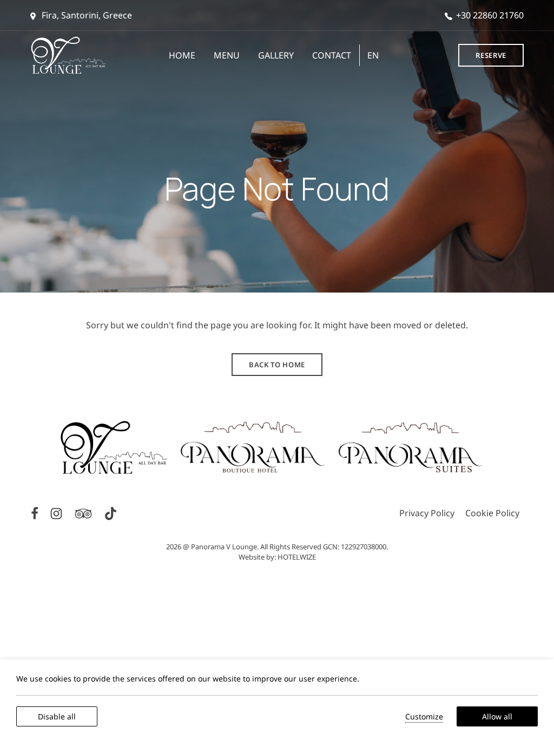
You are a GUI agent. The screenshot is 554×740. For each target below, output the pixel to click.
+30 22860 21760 (490, 15)
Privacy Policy (426, 513)
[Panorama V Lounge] (68, 55)
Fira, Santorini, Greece (85, 15)
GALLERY (276, 55)
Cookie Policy (492, 513)
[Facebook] (35, 512)
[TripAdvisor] (84, 512)
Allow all (497, 716)
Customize (424, 716)
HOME (182, 55)
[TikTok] (110, 512)
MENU (227, 55)
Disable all (57, 716)
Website (252, 557)
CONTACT (331, 55)
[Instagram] (57, 512)
